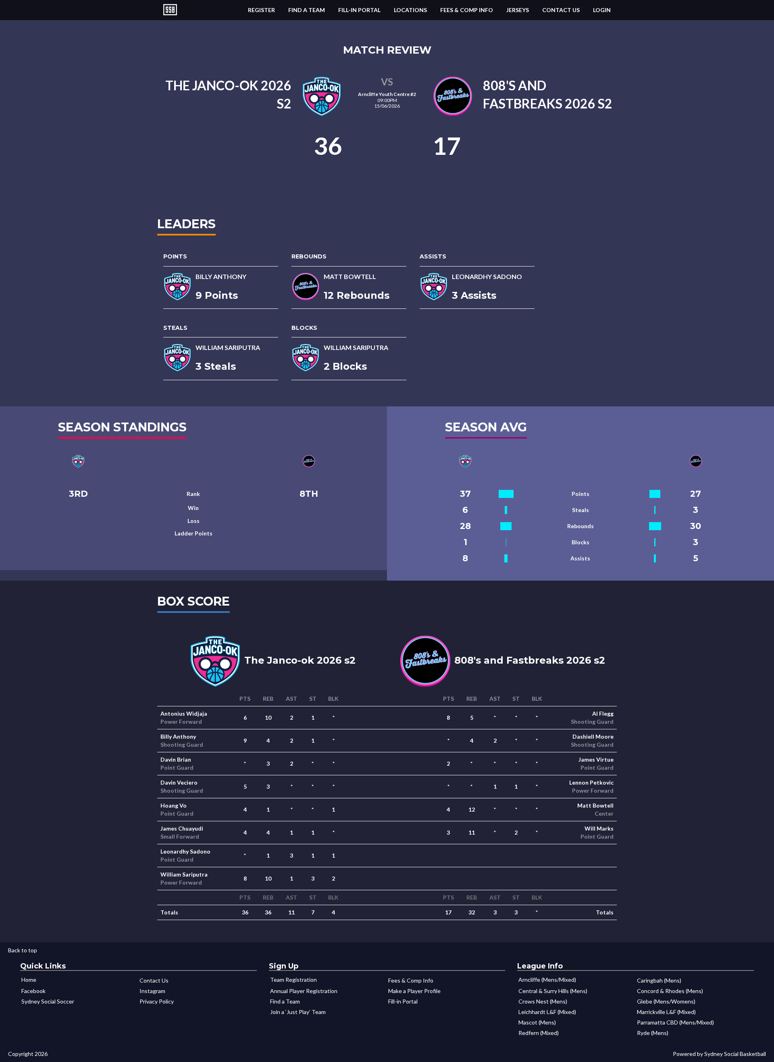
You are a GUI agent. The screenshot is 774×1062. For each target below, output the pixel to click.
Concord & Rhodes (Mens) (670, 990)
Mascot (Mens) (537, 1022)
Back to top (22, 950)
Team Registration (293, 979)
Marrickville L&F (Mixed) (666, 1011)
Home (28, 979)
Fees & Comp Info (466, 9)
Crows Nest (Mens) (542, 1001)
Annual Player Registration (303, 990)
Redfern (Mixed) (538, 1032)
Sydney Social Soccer (47, 1001)
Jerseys (517, 9)
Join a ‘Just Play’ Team (298, 1011)
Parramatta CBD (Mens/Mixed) (675, 1022)
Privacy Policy (156, 1001)
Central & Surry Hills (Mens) (552, 990)
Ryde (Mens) (652, 1032)
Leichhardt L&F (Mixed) (547, 1011)
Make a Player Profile (414, 990)
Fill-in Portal (359, 9)
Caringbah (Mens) (659, 980)
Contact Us (561, 9)
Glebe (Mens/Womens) (666, 1001)
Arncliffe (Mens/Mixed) (547, 979)
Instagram (152, 990)
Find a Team (306, 9)
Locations (410, 9)
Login (602, 9)
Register (261, 9)
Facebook (33, 990)
